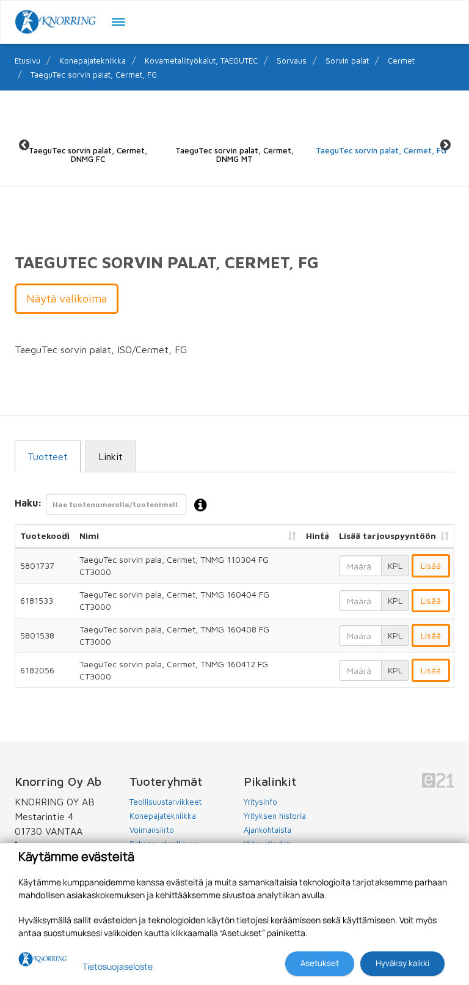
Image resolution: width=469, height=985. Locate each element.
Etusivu (27, 60)
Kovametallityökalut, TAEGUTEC (201, 60)
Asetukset (319, 963)
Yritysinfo (260, 802)
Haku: (28, 503)
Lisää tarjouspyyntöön (387, 535)
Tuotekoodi (45, 535)
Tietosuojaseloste (117, 966)
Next (445, 144)
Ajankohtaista (267, 830)
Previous (24, 144)
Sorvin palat (347, 60)
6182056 (37, 670)
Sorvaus (292, 60)
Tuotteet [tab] (47, 456)
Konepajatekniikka (92, 60)
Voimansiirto (151, 830)
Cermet (401, 60)
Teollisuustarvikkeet (165, 802)
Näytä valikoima (66, 298)
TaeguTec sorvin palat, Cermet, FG (94, 74)
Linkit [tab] (110, 456)
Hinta (317, 535)
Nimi (89, 535)
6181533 (36, 600)
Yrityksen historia (275, 816)
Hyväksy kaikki (402, 963)
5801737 (37, 565)
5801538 (37, 635)
